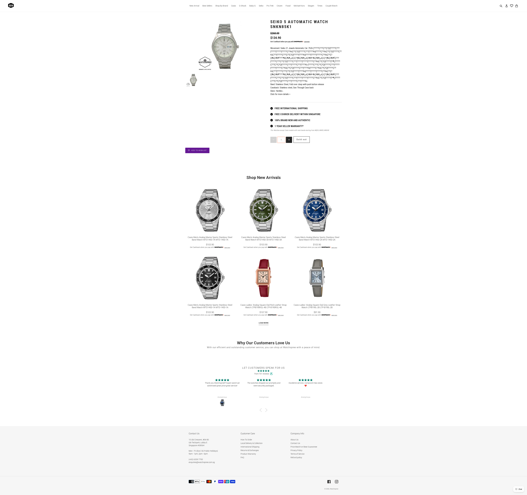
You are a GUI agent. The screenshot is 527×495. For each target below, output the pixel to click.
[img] (263, 370)
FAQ (242, 457)
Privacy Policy (296, 450)
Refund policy (296, 457)
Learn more (307, 41)
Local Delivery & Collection (252, 443)
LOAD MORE (263, 323)
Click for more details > (280, 94)
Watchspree (334, 489)
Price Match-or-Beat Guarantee (304, 447)
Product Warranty (248, 454)
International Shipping (250, 447)
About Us (294, 440)
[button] (261, 410)
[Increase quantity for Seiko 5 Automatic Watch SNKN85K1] (289, 140)
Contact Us (295, 443)
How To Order (246, 440)
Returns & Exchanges (250, 450)
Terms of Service (297, 454)
